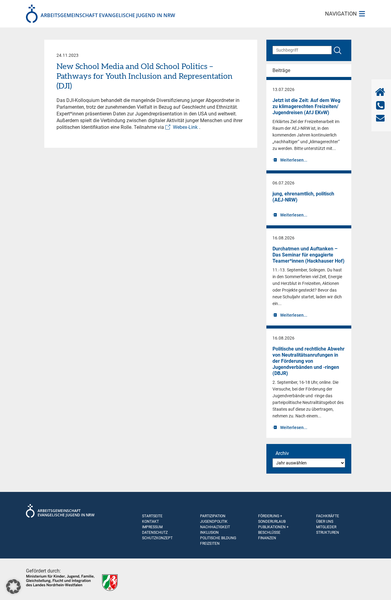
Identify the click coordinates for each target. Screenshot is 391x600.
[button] (13, 586)
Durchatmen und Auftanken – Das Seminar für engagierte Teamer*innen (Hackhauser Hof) (308, 255)
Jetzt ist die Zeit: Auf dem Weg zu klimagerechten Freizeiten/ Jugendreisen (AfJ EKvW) (306, 106)
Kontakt (150, 521)
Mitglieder (326, 527)
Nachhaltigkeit (215, 527)
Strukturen (327, 532)
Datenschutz (155, 532)
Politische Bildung (218, 538)
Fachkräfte (327, 516)
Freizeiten (210, 543)
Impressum (152, 527)
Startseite (152, 516)
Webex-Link (185, 127)
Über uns (324, 521)
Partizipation (212, 516)
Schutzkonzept (157, 538)
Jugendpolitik (214, 521)
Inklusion (209, 532)
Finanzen (267, 538)
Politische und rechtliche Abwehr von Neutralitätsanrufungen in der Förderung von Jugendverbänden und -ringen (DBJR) (308, 361)
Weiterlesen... (293, 160)
